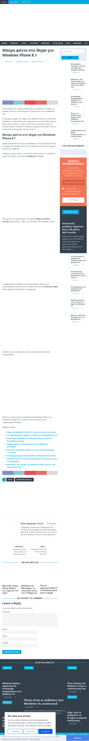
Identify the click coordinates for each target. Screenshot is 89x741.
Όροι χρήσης (83, 734)
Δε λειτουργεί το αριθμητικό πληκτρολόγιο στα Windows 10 (78, 259)
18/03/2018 (76, 72)
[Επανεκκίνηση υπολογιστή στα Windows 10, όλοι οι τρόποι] (64, 274)
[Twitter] (73, 2)
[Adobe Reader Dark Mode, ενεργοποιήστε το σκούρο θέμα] (64, 133)
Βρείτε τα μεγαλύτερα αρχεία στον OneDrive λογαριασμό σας (77, 117)
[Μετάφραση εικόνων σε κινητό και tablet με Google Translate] (64, 66)
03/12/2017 (29, 707)
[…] (73, 249)
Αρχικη (4, 43)
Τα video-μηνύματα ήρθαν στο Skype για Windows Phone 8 (32, 435)
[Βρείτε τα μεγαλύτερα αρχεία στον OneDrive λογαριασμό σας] (64, 115)
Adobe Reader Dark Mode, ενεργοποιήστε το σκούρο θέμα (78, 133)
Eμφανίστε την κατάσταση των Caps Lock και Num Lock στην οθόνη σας (78, 83)
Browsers (45, 43)
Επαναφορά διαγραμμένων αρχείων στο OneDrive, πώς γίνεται (77, 100)
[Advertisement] (60, 22)
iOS (86, 43)
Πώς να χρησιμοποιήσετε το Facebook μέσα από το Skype (48, 589)
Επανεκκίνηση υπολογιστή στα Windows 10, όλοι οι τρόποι (79, 275)
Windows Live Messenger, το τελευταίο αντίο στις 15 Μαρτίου (29, 589)
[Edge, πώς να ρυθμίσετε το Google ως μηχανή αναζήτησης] (77, 702)
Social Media (58, 43)
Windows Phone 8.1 (24, 480)
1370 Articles (51, 523)
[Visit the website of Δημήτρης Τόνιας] (21, 539)
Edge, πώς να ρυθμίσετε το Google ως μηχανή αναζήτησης (77, 716)
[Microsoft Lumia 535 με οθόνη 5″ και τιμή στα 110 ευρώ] (11, 574)
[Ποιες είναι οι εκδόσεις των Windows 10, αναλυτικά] (44, 681)
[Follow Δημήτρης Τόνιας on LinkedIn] (36, 539)
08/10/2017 (76, 124)
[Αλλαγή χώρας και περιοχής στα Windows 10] (64, 289)
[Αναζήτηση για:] (73, 51)
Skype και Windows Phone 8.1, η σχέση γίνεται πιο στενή (31, 432)
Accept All (45, 731)
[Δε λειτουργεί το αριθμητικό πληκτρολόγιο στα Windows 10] (64, 259)
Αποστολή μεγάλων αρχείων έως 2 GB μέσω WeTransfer (72, 228)
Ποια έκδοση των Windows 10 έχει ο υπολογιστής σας (76, 686)
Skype (10, 480)
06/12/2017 (76, 293)
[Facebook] (69, 2)
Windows (14, 43)
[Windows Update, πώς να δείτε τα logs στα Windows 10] (64, 302)
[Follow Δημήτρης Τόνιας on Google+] (32, 539)
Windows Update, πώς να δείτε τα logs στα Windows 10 (78, 303)
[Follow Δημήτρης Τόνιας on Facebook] (24, 539)
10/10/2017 (76, 107)
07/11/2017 (76, 89)
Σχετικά (4, 2)
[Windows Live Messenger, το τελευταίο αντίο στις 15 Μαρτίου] (30, 574)
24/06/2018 (76, 265)
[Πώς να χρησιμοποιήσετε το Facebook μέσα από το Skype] (49, 574)
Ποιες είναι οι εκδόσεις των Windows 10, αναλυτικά (44, 701)
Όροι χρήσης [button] (35, 739)
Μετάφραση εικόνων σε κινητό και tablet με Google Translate (78, 67)
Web (68, 43)
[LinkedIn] (82, 2)
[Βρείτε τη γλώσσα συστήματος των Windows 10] (64, 317)
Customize (15, 731)
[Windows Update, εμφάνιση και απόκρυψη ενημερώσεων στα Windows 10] (12, 673)
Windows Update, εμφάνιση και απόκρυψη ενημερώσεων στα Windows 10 (11, 688)
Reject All (30, 731)
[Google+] (78, 2)
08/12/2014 (9, 62)
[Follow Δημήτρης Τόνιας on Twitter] (28, 539)
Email (4, 636)
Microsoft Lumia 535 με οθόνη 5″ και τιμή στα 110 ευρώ (10, 589)
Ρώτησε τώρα (26, 2)
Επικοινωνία (14, 2)
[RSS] (87, 2)
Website (5, 643)
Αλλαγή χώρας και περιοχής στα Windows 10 (78, 289)
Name (4, 629)
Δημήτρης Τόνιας (22, 62)
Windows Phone (37, 62)
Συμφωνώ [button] (78, 738)
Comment (6, 612)
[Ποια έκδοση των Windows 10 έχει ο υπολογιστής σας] (77, 673)
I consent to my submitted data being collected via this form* (71, 191)
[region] (30, 724)
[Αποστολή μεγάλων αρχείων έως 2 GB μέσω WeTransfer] (73, 214)
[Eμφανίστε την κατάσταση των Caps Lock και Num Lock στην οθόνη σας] (64, 81)
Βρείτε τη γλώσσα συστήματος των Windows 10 (78, 317)
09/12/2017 (76, 280)
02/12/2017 (73, 724)
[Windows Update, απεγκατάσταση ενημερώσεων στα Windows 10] (12, 708)
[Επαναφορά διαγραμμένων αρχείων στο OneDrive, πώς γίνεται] (64, 98)
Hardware (77, 43)
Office (24, 43)
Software (34, 43)
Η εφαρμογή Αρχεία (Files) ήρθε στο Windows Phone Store (31, 456)
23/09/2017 (76, 139)
